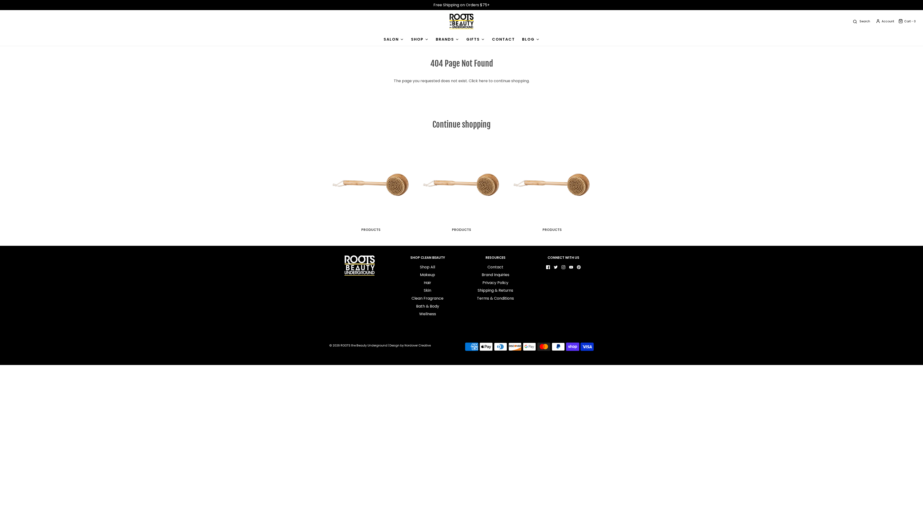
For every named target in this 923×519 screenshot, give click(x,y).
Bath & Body (427, 306)
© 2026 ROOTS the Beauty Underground (358, 345)
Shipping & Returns (495, 290)
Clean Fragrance (427, 298)
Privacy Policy (495, 282)
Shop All (427, 267)
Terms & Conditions (495, 298)
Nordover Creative (418, 345)
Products (370, 229)
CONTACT (503, 39)
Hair (427, 282)
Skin (427, 290)
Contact (495, 267)
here (483, 81)
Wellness (427, 314)
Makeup (427, 275)
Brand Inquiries (495, 275)
